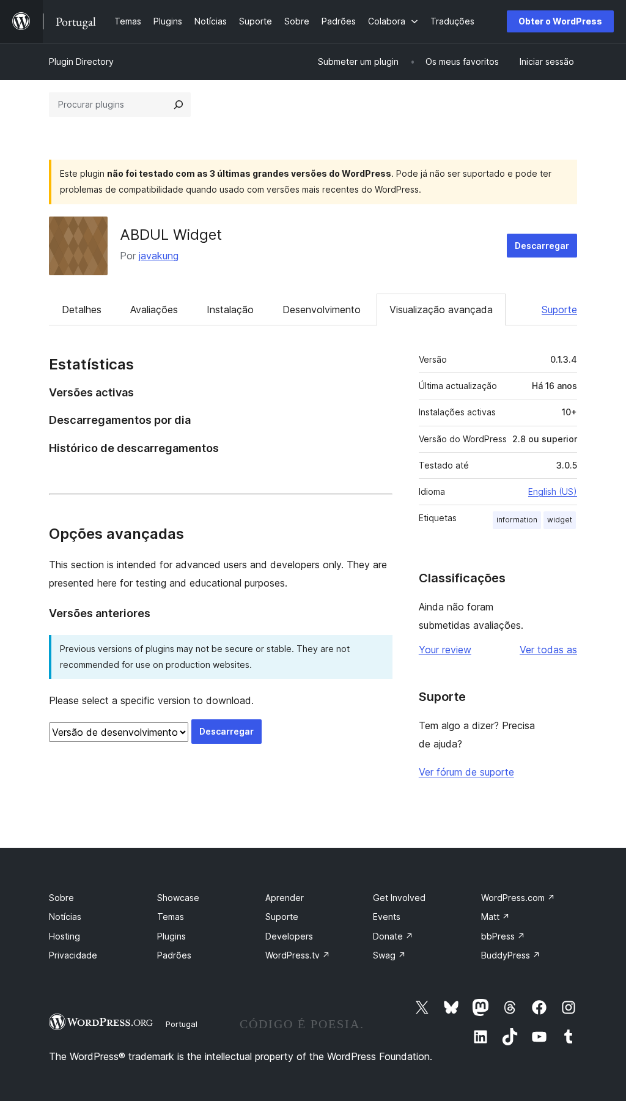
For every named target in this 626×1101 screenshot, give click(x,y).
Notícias (65, 916)
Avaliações (154, 309)
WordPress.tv (297, 955)
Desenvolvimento (321, 309)
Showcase (178, 897)
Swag (389, 955)
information (516, 519)
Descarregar (542, 245)
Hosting (64, 936)
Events (386, 916)
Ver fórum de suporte (466, 772)
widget (559, 519)
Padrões (174, 955)
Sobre (61, 897)
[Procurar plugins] (178, 104)
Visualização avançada (441, 309)
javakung (159, 256)
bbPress (503, 936)
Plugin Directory (81, 61)
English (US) (552, 491)
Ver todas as (548, 649)
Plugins (171, 936)
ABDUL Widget (171, 234)
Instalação (230, 309)
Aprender (284, 897)
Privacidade (73, 955)
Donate (393, 936)
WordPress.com (518, 897)
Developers (289, 936)
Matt (495, 916)
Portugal (181, 1024)
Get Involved (399, 897)
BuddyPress (510, 955)
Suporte (559, 309)
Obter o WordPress (560, 21)
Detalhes (81, 309)
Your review (445, 649)
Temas (170, 916)
